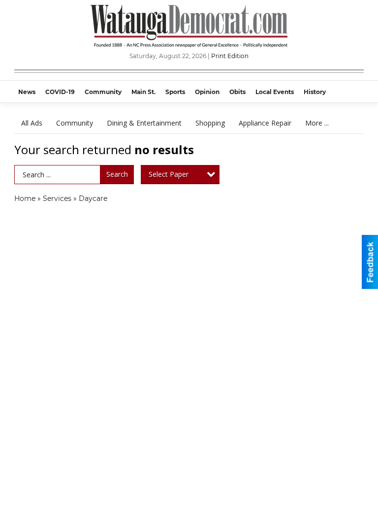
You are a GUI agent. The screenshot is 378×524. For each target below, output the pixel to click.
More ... (317, 123)
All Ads (31, 123)
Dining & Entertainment (144, 123)
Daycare (93, 198)
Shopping (210, 123)
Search (117, 174)
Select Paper (169, 174)
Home (24, 198)
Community (74, 123)
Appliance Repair (265, 123)
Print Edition (230, 56)
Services (57, 198)
